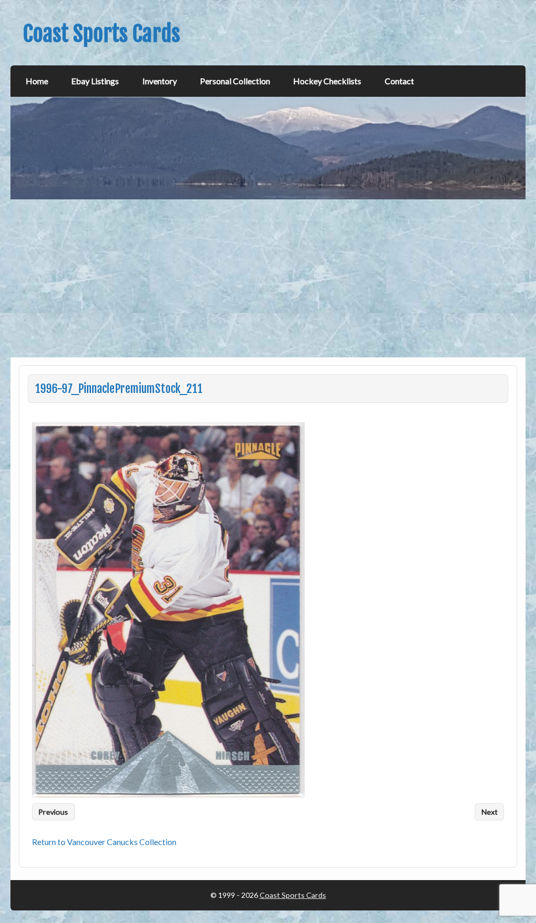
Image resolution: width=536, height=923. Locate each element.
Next (490, 811)
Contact (399, 81)
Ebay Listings (95, 81)
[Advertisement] (269, 278)
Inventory (159, 81)
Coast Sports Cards (293, 895)
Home (37, 81)
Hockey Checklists (327, 81)
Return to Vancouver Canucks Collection (104, 842)
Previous (53, 811)
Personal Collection (235, 81)
